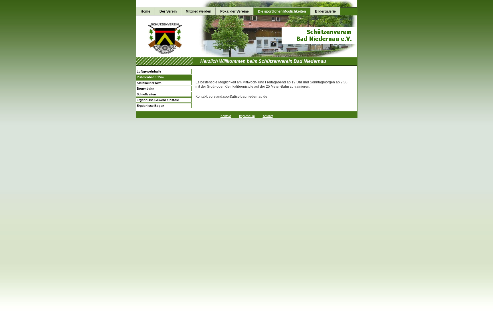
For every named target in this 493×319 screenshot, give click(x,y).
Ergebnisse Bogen (150, 105)
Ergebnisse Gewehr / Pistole (158, 100)
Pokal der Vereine (234, 11)
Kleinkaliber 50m (149, 83)
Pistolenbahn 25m (150, 77)
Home (145, 11)
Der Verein (168, 11)
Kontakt (226, 116)
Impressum (247, 116)
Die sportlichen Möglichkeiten (282, 11)
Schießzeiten (146, 94)
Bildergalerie (325, 11)
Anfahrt (268, 116)
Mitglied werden (198, 11)
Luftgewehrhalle (149, 71)
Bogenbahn (145, 88)
